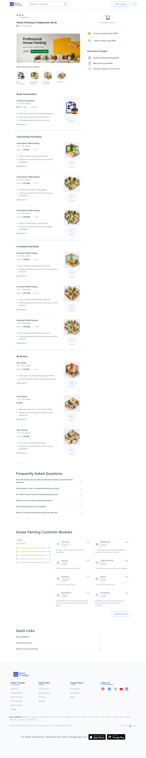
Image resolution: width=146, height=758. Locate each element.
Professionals (16, 693)
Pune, (55, 717)
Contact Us (43, 689)
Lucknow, (109, 717)
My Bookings (44, 693)
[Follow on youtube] (121, 689)
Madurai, (116, 717)
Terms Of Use (16, 697)
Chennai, (34, 717)
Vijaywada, (22, 720)
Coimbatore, (83, 717)
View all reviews (121, 614)
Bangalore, (26, 717)
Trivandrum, (13, 720)
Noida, (128, 717)
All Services (75, 689)
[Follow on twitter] (115, 689)
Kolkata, (75, 717)
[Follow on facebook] (109, 689)
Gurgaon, (91, 717)
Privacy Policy (17, 701)
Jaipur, (97, 717)
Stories (42, 701)
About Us (15, 689)
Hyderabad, (42, 717)
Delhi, (60, 717)
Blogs (72, 697)
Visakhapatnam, (31, 720)
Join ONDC (75, 693)
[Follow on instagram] (103, 689)
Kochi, (102, 717)
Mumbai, (49, 717)
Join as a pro (120, 4)
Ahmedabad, (67, 717)
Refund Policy (16, 705)
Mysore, (122, 717)
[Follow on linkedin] (126, 689)
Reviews (42, 697)
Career (13, 709)
